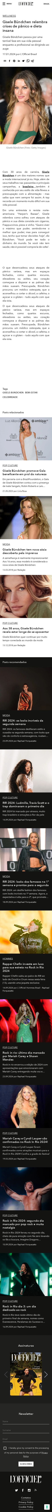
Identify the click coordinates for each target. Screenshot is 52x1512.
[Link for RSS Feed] (35, 1490)
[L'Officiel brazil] (26, 4)
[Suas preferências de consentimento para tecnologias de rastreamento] (47, 1507)
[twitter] (23, 61)
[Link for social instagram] (29, 1490)
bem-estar (31, 392)
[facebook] (9, 61)
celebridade (10, 397)
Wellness (9, 16)
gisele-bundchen (13, 392)
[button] (46, 1374)
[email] (5, 61)
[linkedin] (18, 61)
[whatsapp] (28, 61)
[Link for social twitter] (16, 1490)
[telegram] (32, 61)
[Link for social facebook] (22, 1490)
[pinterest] (14, 61)
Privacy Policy (26, 1502)
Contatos (26, 1497)
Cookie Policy (26, 1507)
